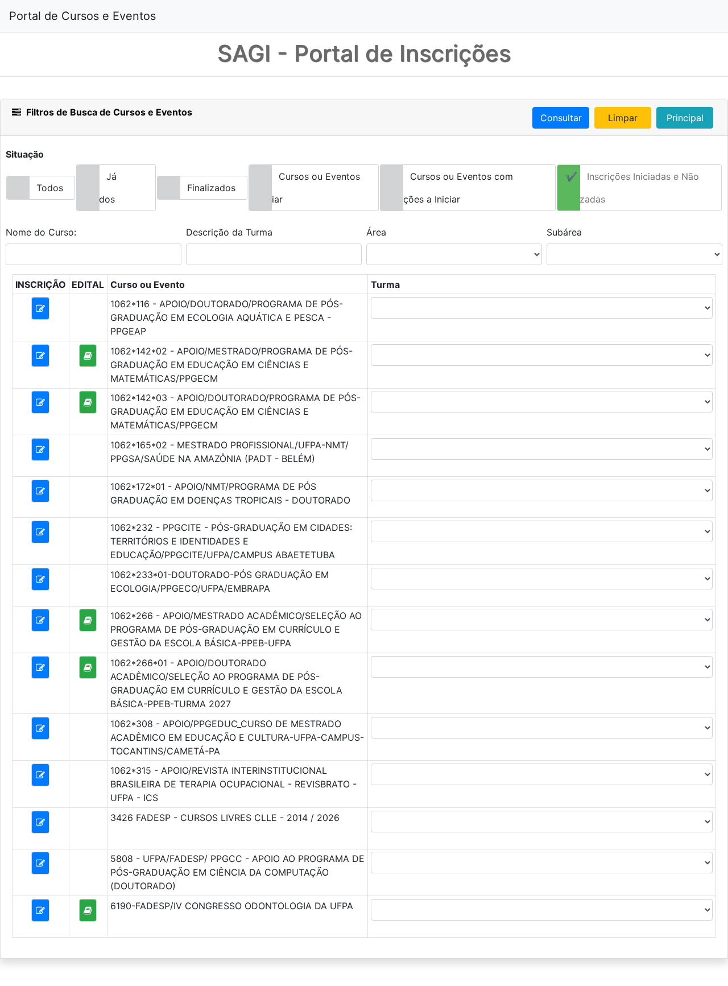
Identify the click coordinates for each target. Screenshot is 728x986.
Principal (685, 117)
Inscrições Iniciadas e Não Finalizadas (628, 188)
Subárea (564, 232)
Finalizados (211, 187)
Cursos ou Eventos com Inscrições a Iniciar (446, 188)
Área (376, 232)
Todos (49, 187)
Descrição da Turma (229, 232)
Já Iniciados (97, 188)
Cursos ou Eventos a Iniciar (304, 188)
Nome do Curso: (41, 232)
